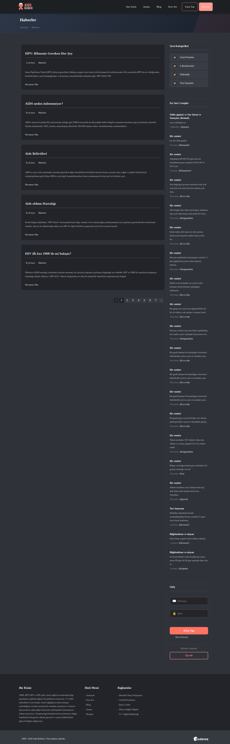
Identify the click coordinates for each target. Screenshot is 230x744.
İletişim (89, 714)
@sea (182, 473)
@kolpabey (183, 568)
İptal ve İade (124, 704)
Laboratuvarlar (184, 66)
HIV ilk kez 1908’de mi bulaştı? (48, 253)
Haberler (42, 62)
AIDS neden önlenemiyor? (44, 103)
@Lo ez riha (185, 196)
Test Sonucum (177, 508)
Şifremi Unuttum (189, 648)
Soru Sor (90, 700)
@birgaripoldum (186, 218)
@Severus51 (184, 525)
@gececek (184, 499)
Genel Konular (184, 57)
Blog (88, 704)
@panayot (185, 127)
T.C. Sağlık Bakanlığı (129, 714)
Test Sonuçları (184, 83)
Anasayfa (24, 27)
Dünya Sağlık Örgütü (128, 709)
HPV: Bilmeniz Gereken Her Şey (49, 53)
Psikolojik (182, 74)
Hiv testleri (175, 136)
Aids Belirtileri (36, 153)
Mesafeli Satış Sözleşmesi (130, 695)
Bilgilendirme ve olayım (182, 534)
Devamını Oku (31, 84)
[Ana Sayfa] (25, 6)
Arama (89, 709)
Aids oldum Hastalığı (40, 203)
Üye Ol (188, 655)
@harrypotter (184, 145)
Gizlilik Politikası (127, 700)
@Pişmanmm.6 (185, 171)
